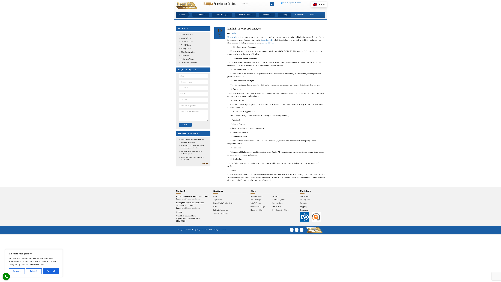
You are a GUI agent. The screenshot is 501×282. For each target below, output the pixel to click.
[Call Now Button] (6, 276)
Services (266, 15)
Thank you (304, 210)
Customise (17, 271)
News (215, 207)
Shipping (303, 207)
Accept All (51, 271)
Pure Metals (185, 55)
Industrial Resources (220, 210)
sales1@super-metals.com (191, 208)
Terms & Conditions (220, 214)
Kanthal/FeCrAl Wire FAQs (222, 203)
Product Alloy (221, 15)
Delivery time (305, 200)
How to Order (304, 196)
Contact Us (299, 15)
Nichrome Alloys (187, 35)
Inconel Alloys (186, 38)
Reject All (33, 271)
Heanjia (233, 33)
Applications (217, 200)
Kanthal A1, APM (187, 42)
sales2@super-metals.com (292, 3)
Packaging (304, 203)
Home (312, 15)
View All (205, 163)
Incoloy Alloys (186, 48)
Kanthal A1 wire (233, 37)
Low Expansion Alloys (189, 62)
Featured (275, 196)
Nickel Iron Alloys (187, 59)
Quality (284, 15)
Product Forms (245, 15)
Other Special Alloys (188, 52)
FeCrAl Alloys (186, 45)
